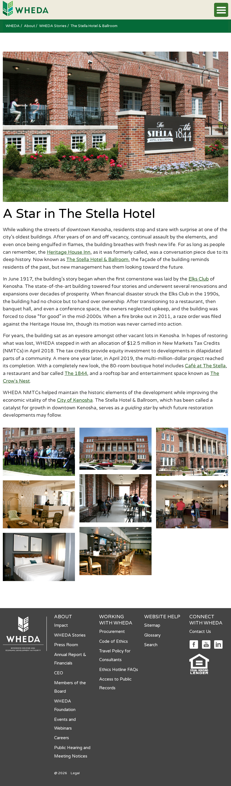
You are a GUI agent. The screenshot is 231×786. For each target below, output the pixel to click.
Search (150, 644)
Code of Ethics (113, 641)
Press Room (66, 644)
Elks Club (198, 279)
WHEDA (13, 26)
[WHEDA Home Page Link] (25, 8)
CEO (58, 672)
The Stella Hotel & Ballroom (97, 259)
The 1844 (76, 373)
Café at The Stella (205, 366)
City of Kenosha (75, 400)
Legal (75, 773)
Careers (61, 737)
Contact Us (200, 631)
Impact (61, 625)
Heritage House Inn (68, 252)
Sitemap (152, 625)
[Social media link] (193, 644)
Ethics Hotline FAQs (118, 669)
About (30, 26)
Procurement (112, 631)
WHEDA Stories (53, 26)
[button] (221, 10)
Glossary (152, 635)
